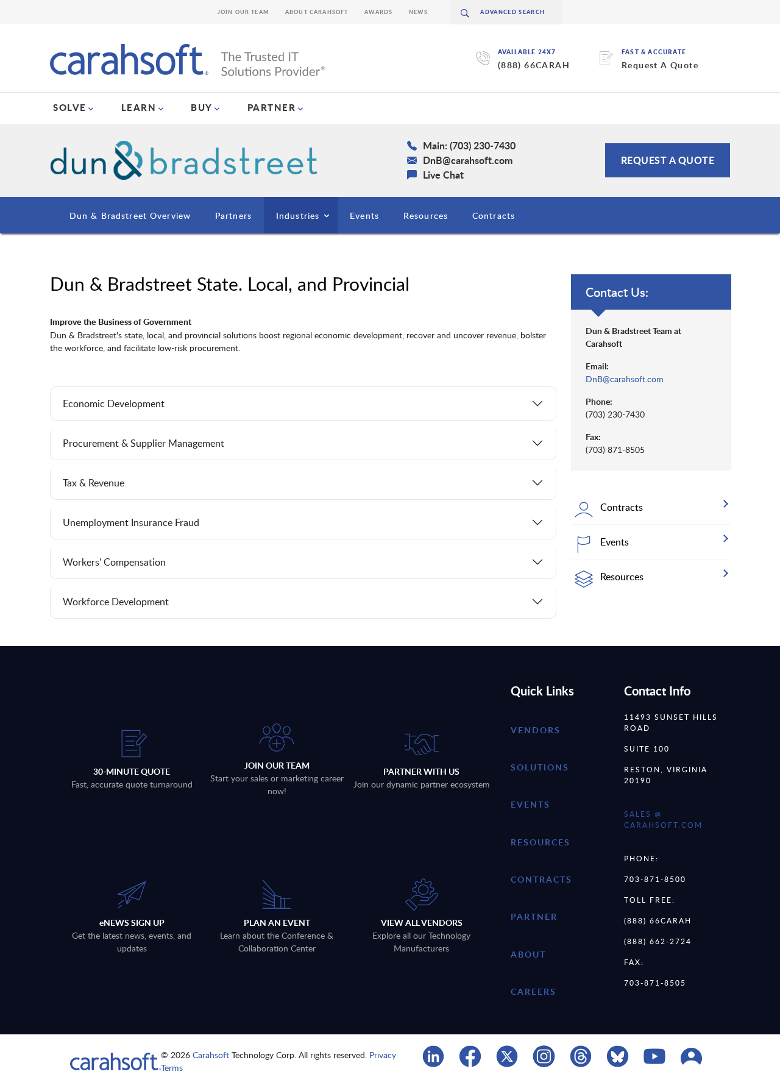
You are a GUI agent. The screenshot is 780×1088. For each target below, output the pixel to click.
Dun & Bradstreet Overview (130, 215)
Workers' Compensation (114, 562)
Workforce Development (116, 601)
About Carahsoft (317, 12)
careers (533, 991)
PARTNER (271, 107)
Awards (378, 12)
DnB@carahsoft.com (625, 379)
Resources (425, 215)
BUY (202, 107)
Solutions (540, 767)
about (528, 954)
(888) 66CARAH (534, 65)
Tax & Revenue (93, 482)
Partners (233, 215)
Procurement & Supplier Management (143, 443)
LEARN (139, 107)
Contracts (493, 215)
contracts (541, 879)
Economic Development (114, 403)
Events (364, 215)
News (418, 12)
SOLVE (70, 107)
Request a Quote (668, 160)
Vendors (536, 730)
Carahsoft (211, 1055)
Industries (297, 215)
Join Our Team (243, 12)
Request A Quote (660, 65)
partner (534, 916)
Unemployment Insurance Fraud (131, 522)
